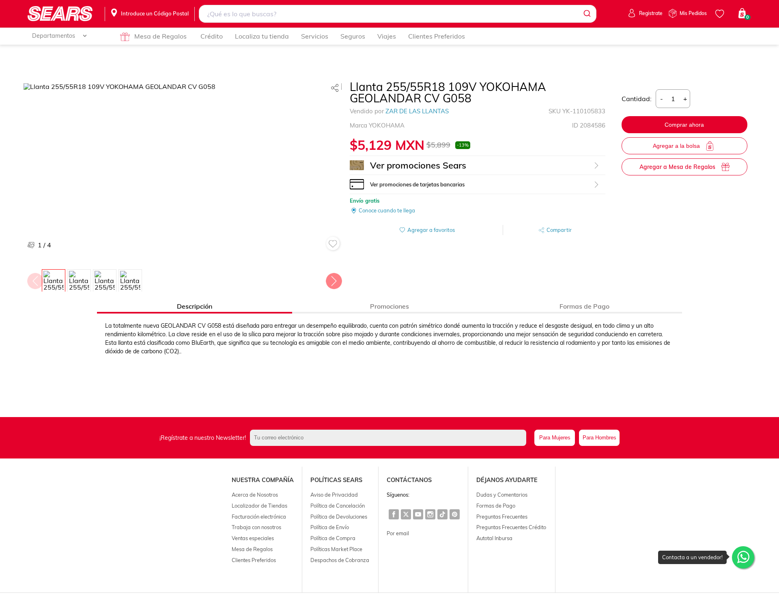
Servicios (314, 36)
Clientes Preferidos (436, 36)
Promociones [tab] (389, 306)
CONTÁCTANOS (409, 480)
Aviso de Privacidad (334, 494)
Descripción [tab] (194, 306)
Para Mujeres (554, 438)
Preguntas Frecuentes (501, 516)
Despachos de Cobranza (339, 560)
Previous (35, 279)
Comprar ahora (684, 124)
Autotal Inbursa (494, 538)
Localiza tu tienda (262, 36)
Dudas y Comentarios (501, 494)
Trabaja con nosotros (256, 527)
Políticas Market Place (336, 549)
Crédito (211, 36)
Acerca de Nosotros (255, 494)
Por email (398, 533)
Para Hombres (599, 438)
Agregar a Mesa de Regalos (677, 167)
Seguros (352, 36)
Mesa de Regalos (160, 36)
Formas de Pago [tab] (584, 306)
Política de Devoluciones (338, 516)
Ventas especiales (253, 538)
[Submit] (586, 13)
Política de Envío (329, 527)
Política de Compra (332, 538)
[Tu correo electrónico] (390, 438)
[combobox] (397, 14)
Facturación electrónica (259, 516)
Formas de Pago (495, 505)
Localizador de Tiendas (259, 505)
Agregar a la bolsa (676, 146)
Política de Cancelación (337, 505)
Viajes (386, 36)
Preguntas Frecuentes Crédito (511, 527)
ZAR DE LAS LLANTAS (417, 111)
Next (333, 279)
